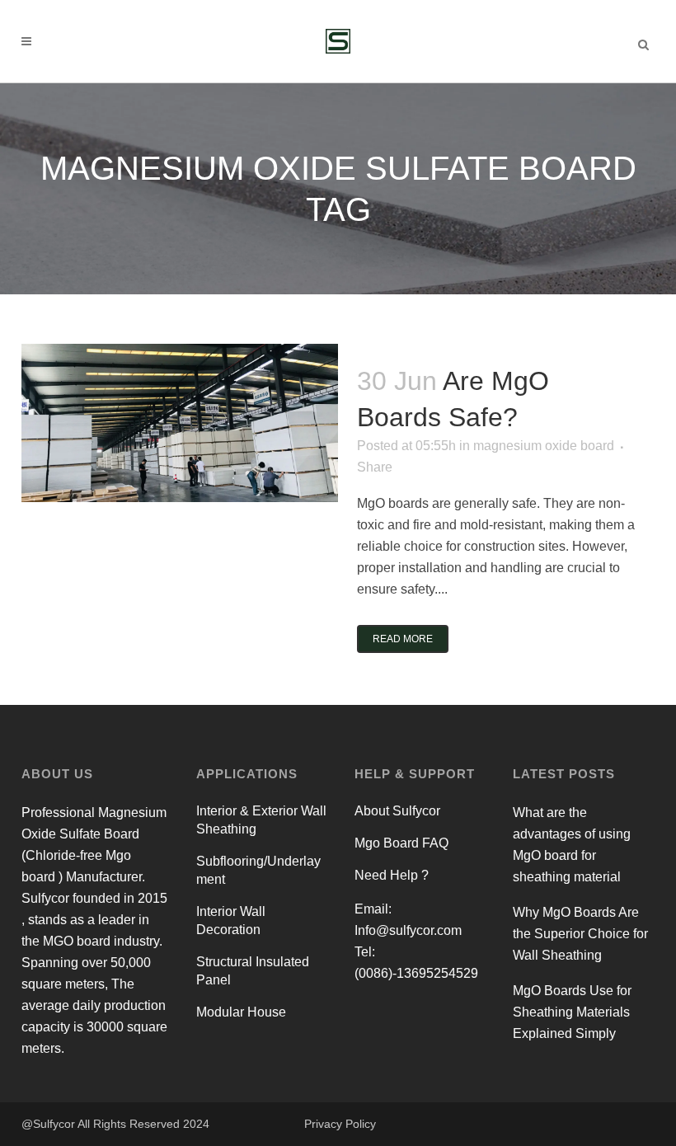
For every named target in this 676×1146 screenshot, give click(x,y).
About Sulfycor (397, 811)
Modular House (241, 1012)
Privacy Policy (340, 1123)
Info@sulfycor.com (408, 930)
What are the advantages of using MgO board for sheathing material (572, 844)
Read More (403, 639)
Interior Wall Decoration (230, 920)
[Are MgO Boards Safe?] (179, 423)
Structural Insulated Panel (252, 971)
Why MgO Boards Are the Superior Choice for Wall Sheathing (580, 933)
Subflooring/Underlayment (258, 870)
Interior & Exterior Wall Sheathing (261, 820)
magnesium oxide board (543, 446)
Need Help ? (391, 875)
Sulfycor (54, 1123)
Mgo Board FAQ (401, 843)
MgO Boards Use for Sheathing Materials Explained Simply (572, 1012)
